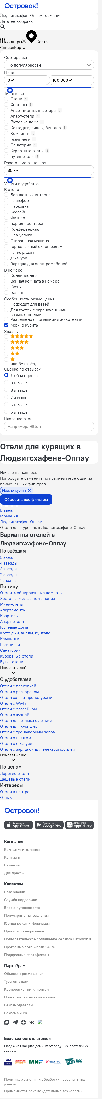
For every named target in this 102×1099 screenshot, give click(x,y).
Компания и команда (22, 849)
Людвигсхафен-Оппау (21, 521)
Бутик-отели (11, 661)
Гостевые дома (14, 627)
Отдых (6, 797)
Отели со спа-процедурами (26, 697)
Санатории (10, 650)
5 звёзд (7, 557)
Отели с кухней (14, 714)
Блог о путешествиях (22, 907)
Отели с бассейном (18, 708)
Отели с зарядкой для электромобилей (37, 749)
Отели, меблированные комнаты (31, 592)
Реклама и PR (15, 1012)
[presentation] (49, 65)
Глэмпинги (10, 644)
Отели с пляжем (15, 737)
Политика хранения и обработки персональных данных (44, 1081)
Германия (9, 515)
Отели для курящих (18, 726)
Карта (19, 47)
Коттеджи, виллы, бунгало (25, 633)
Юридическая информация (27, 923)
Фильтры (13, 41)
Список (7, 47)
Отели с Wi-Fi (13, 703)
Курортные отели (16, 656)
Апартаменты (13, 609)
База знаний (14, 892)
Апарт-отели (12, 621)
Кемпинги (9, 638)
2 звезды (8, 574)
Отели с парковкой (18, 685)
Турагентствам (16, 981)
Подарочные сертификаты (26, 954)
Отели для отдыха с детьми (26, 720)
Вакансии (12, 865)
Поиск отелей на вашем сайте (29, 997)
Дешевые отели (15, 779)
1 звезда (8, 580)
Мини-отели (11, 604)
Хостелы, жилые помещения (27, 598)
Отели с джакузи (16, 743)
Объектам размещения (23, 973)
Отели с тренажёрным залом (28, 731)
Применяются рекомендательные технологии (43, 1091)
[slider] (10, 90)
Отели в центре (15, 791)
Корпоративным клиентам (26, 989)
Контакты (12, 857)
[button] (49, 21)
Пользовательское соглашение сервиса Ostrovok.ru (48, 939)
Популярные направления (26, 915)
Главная (7, 510)
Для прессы (14, 873)
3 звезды (8, 568)
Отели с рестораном (19, 691)
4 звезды (8, 563)
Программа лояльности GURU (29, 947)
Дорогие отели (14, 773)
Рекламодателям (18, 1005)
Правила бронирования (24, 931)
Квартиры (9, 615)
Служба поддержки (20, 899)
